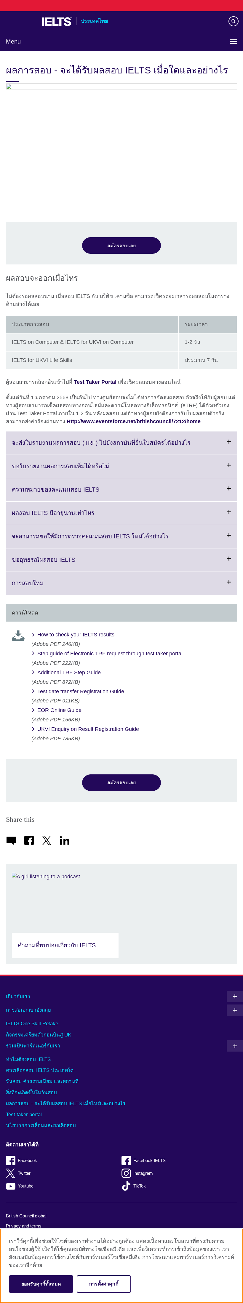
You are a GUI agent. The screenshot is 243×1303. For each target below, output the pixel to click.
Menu (13, 41)
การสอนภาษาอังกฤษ (28, 1010)
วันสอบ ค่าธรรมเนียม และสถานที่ (42, 1081)
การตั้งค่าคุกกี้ (104, 1283)
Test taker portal (24, 1114)
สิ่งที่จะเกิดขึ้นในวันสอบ (31, 1092)
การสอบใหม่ (42, 587)
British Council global (26, 1215)
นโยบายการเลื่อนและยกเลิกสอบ (41, 1125)
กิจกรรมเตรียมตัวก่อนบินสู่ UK (38, 1035)
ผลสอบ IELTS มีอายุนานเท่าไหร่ (68, 517)
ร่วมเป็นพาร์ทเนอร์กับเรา (33, 1046)
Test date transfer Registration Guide (80, 691)
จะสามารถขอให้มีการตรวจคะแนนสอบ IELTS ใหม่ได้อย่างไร (105, 540)
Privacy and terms (23, 1225)
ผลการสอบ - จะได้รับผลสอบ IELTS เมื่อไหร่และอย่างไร (65, 1103)
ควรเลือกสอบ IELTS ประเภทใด (39, 1070)
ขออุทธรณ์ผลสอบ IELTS (58, 564)
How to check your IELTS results (75, 635)
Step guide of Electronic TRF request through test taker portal (110, 654)
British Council (21, 21)
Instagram (143, 1173)
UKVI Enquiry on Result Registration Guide (88, 729)
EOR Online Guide (59, 710)
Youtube (25, 1185)
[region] (121, 1265)
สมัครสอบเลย (121, 245)
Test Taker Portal (95, 382)
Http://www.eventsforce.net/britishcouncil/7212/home (134, 421)
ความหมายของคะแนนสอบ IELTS (70, 493)
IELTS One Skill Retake (32, 1023)
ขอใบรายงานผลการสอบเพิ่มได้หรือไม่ (75, 470)
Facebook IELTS (149, 1160)
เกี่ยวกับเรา (18, 996)
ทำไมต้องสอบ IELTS (28, 1059)
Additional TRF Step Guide (69, 672)
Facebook (27, 1160)
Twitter (24, 1173)
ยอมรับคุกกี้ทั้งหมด (41, 1283)
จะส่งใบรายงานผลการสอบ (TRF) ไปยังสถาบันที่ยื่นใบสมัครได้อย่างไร (116, 447)
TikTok (139, 1185)
